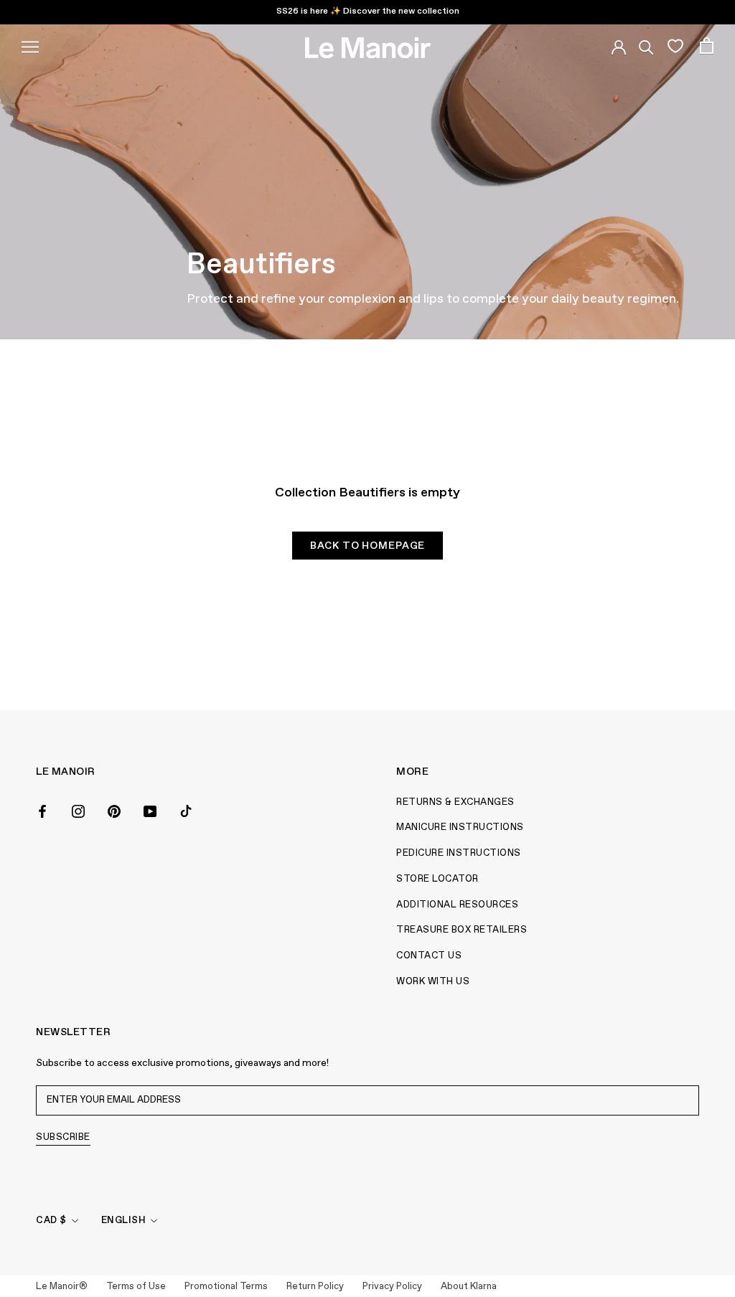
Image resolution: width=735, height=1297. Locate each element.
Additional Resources (457, 905)
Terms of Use (136, 1286)
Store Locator (437, 879)
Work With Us (432, 981)
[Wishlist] (675, 45)
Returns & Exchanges (455, 802)
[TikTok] (185, 810)
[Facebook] (42, 810)
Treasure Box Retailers (461, 930)
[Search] (646, 45)
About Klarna (469, 1286)
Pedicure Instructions (458, 853)
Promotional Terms (226, 1286)
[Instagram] (78, 810)
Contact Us (429, 956)
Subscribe (63, 1137)
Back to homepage (367, 546)
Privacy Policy (392, 1286)
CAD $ (51, 1220)
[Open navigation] (30, 45)
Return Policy (315, 1286)
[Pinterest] (114, 810)
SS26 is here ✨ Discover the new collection (367, 11)
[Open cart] (706, 45)
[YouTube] (150, 810)
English (123, 1220)
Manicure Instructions (460, 827)
